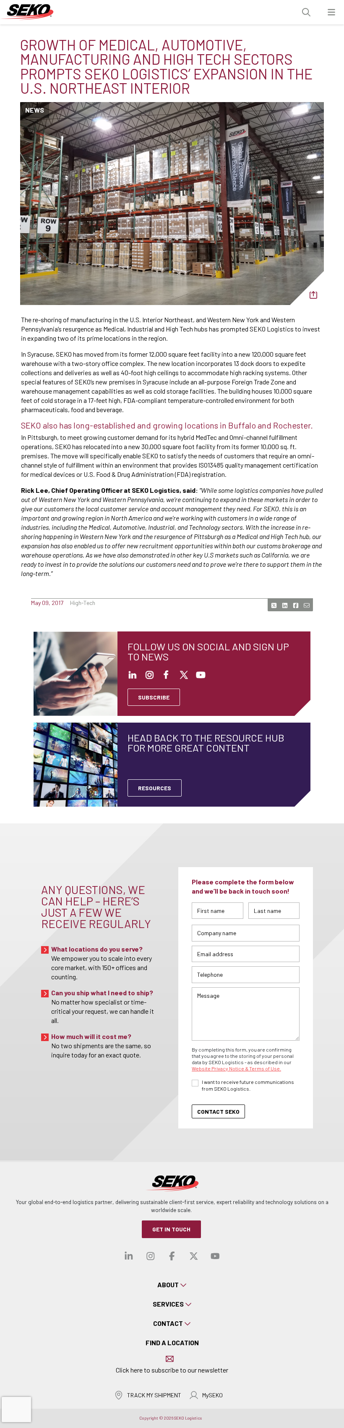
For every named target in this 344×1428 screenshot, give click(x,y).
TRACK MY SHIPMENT (154, 1395)
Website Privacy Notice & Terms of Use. (236, 1068)
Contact (168, 1323)
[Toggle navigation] (331, 12)
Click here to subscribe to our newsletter (172, 1370)
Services (168, 1304)
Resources (154, 788)
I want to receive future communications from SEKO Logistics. (248, 1085)
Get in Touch (171, 1229)
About (168, 1285)
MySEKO (212, 1395)
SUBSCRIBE (153, 697)
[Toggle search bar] (306, 12)
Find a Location (172, 1342)
